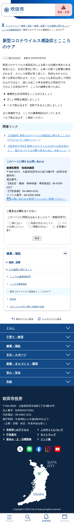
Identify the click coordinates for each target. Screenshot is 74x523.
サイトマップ (48, 434)
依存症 (13, 299)
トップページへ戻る (51, 319)
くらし (10, 328)
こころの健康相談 (18, 284)
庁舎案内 (11, 434)
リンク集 (46, 439)
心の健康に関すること (58, 26)
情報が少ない (40, 226)
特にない (17, 223)
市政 (9, 381)
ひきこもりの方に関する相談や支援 (27, 306)
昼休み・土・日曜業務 (18, 439)
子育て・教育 (15, 337)
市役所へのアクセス (17, 429)
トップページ (12, 26)
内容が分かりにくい (42, 223)
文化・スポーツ (16, 354)
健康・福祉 (26, 26)
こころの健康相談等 (11, 30)
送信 (37, 238)
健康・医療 (39, 26)
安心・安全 (13, 372)
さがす (28, 520)
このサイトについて (52, 429)
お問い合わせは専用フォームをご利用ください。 (38, 199)
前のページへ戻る (24, 319)
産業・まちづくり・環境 (22, 363)
